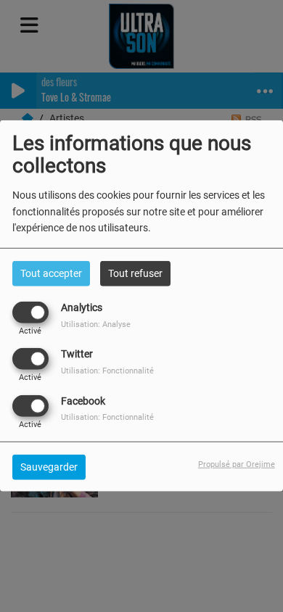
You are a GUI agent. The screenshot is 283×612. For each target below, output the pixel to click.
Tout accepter (51, 273)
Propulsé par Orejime (236, 463)
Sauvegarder (49, 466)
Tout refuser (135, 273)
